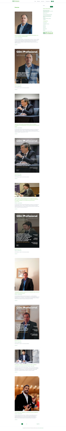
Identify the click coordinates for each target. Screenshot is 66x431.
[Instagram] (53, 1)
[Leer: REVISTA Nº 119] (27, 155)
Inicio (35, 1)
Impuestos (44, 27)
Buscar (44, 5)
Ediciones (38, 1)
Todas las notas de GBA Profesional (47, 31)
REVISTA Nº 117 (18, 340)
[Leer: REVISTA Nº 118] (27, 230)
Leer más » (16, 44)
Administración (45, 22)
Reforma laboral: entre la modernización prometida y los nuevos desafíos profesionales (48, 11)
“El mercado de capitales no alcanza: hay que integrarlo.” (26, 412)
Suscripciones (48, 1)
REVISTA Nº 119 (18, 174)
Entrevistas (16, 294)
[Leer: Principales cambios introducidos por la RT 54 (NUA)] (27, 356)
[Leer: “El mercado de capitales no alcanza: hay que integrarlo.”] (27, 393)
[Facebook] (51, 1)
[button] (44, 1)
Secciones (42, 1)
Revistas (16, 86)
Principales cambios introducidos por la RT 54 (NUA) (25, 364)
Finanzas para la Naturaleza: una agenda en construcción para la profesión (47, 16)
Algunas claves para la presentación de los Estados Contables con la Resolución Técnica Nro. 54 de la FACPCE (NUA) (27, 125)
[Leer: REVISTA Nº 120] (27, 66)
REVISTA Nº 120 (18, 84)
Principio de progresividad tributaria (47, 14)
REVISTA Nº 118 (18, 249)
